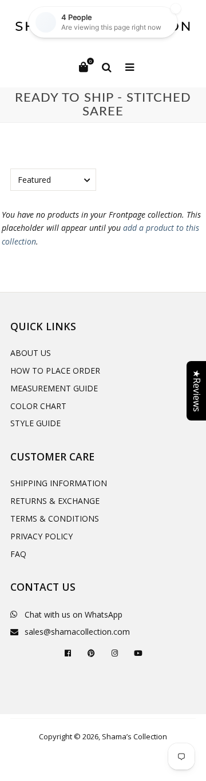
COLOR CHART (38, 405)
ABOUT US (30, 352)
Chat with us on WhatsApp (73, 614)
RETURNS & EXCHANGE (55, 500)
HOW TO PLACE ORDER (55, 370)
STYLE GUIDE (35, 423)
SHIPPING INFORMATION (58, 483)
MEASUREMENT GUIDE (54, 388)
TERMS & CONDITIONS (54, 518)
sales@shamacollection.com (77, 631)
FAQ (18, 553)
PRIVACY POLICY (41, 536)
